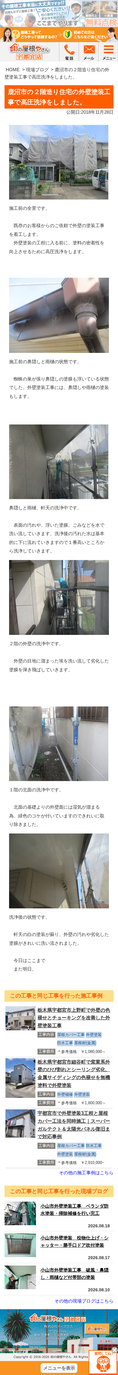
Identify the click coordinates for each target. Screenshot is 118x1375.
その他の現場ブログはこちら (83, 1300)
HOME (13, 69)
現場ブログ (37, 69)
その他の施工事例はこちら (86, 1172)
